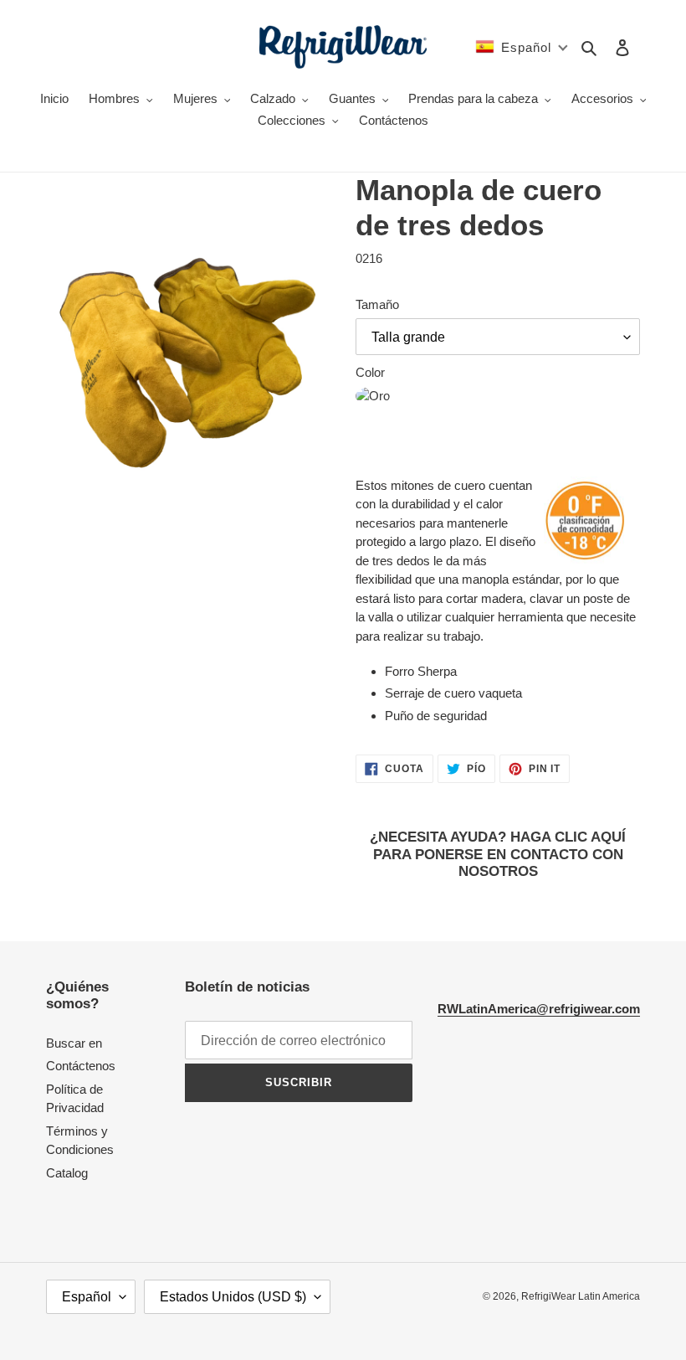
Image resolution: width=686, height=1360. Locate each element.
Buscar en (74, 1043)
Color (370, 372)
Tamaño (377, 304)
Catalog (67, 1173)
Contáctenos (80, 1066)
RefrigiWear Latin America (580, 1296)
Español (86, 1297)
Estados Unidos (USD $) (233, 1297)
